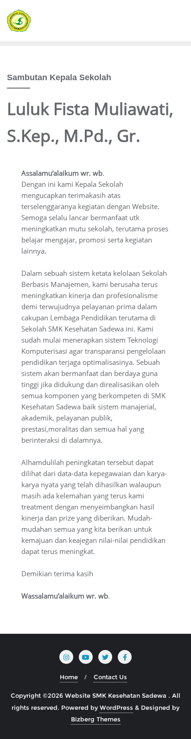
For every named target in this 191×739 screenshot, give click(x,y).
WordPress (116, 707)
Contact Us (110, 677)
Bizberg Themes (96, 719)
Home (69, 677)
